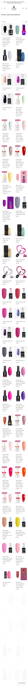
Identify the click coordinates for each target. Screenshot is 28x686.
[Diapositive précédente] (1, 2)
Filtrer (4, 21)
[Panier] (26, 8)
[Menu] (1, 8)
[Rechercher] (4, 8)
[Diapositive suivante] (26, 2)
